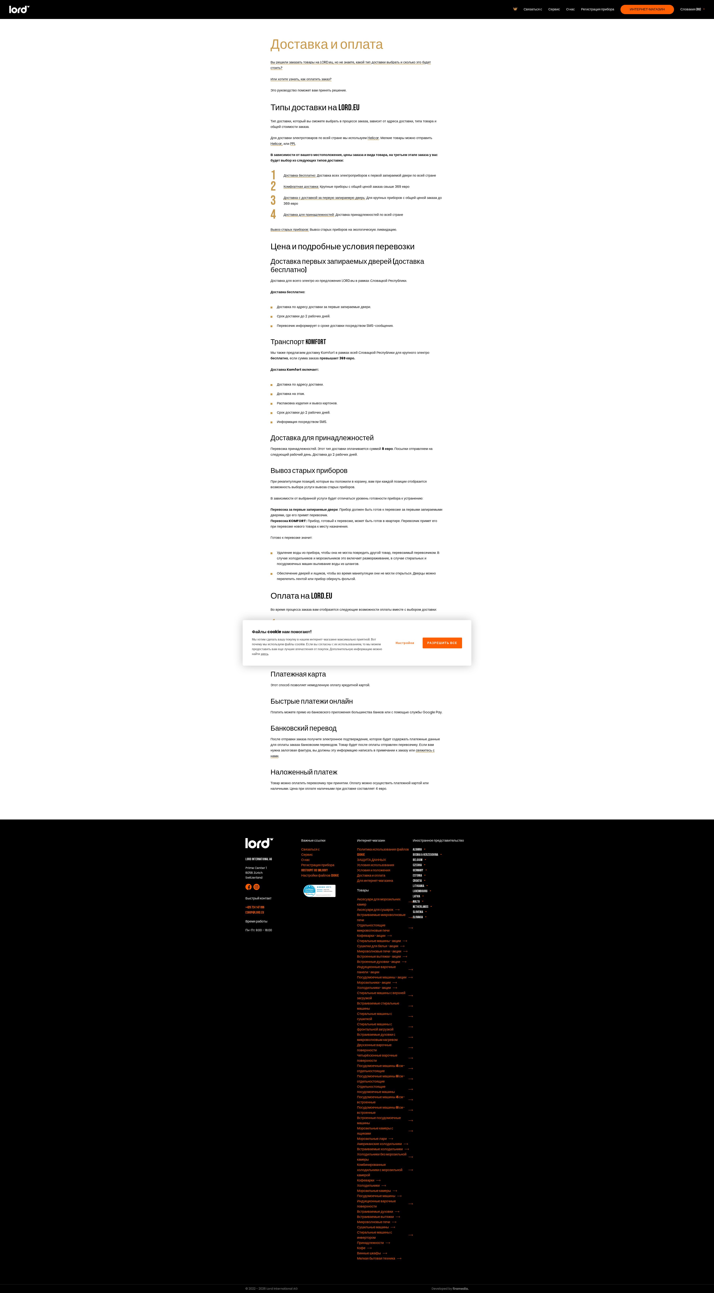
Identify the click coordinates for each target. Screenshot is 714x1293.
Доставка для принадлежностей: (309, 214)
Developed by (442, 1288)
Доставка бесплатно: (300, 175)
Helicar (373, 138)
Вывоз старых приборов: (290, 229)
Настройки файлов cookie (320, 875)
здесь (264, 654)
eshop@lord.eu (254, 912)
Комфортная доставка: (301, 186)
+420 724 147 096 (254, 907)
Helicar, (277, 143)
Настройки (405, 643)
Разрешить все (442, 643)
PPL (292, 143)
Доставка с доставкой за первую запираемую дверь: (324, 197)
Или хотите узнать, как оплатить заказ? (301, 79)
